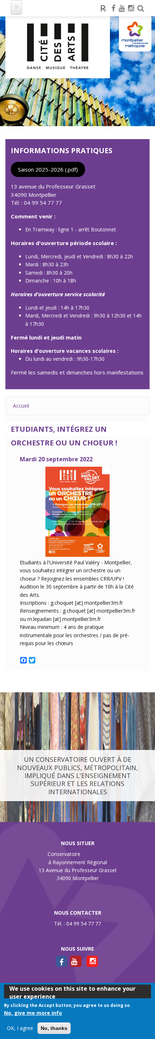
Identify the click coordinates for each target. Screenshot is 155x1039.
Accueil (21, 405)
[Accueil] (57, 47)
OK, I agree (20, 1028)
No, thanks (54, 1028)
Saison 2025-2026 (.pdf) (48, 169)
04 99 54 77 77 (43, 202)
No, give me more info (33, 1012)
